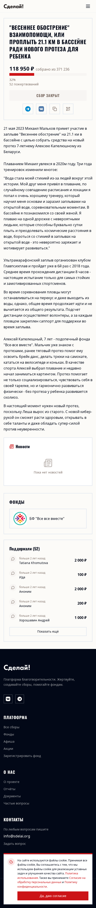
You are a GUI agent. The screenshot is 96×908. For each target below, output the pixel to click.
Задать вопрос (15, 843)
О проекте (11, 782)
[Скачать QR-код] (68, 109)
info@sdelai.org (17, 836)
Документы (12, 796)
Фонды (9, 734)
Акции (8, 748)
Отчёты (9, 789)
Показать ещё (48, 631)
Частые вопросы (16, 803)
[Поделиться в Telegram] (28, 109)
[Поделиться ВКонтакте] (41, 109)
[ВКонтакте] (8, 698)
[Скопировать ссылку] (54, 109)
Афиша (9, 741)
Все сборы (11, 727)
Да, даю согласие (53, 896)
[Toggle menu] (87, 6)
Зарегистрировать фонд (22, 756)
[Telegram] (19, 698)
